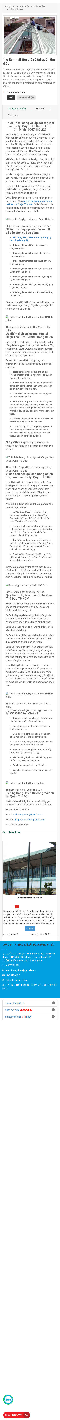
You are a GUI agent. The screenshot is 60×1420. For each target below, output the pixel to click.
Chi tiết (30, 928)
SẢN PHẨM (39, 6)
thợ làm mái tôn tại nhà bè (30, 898)
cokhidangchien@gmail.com (27, 814)
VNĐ (11, 97)
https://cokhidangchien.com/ (30, 819)
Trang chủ (9, 6)
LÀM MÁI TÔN (16, 9)
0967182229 (13, 1415)
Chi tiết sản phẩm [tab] (17, 108)
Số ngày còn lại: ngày (18, 1016)
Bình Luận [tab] (13, 115)
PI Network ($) (26, 97)
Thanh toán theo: (16, 92)
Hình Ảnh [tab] (40, 108)
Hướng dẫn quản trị (15, 1003)
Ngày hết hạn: (18, 1010)
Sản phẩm (25, 6)
